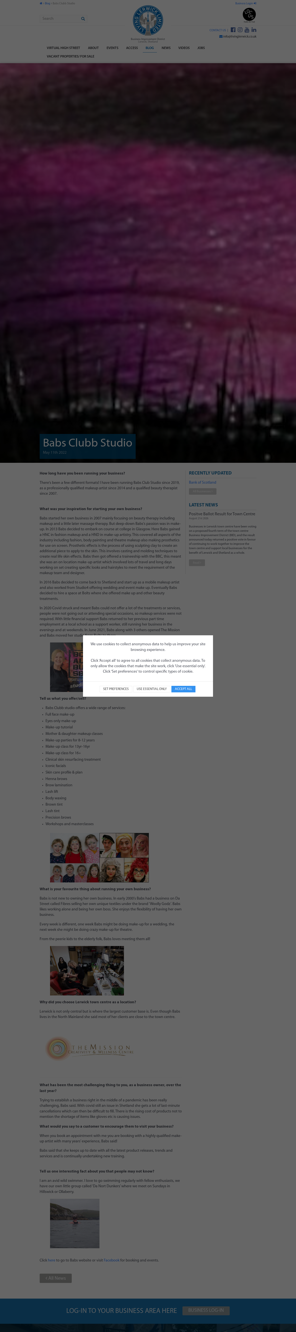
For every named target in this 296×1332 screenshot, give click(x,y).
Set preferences (116, 689)
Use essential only (152, 689)
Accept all (183, 689)
